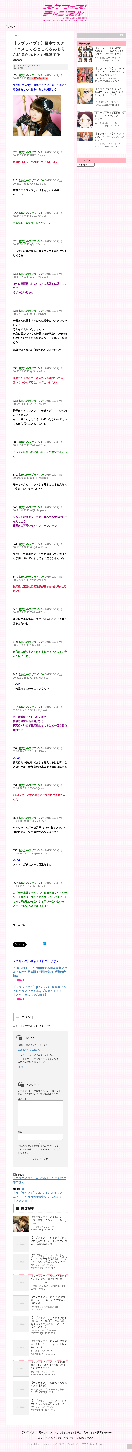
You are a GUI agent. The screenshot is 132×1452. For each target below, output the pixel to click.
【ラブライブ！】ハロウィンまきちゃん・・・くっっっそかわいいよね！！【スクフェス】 (37, 1196)
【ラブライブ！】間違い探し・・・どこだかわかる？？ (109, 116)
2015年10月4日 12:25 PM (29, 1050)
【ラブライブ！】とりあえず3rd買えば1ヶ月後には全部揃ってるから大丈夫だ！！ (48, 1365)
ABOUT (11, 27)
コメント (23, 1098)
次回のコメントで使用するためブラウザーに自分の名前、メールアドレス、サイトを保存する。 (39, 1149)
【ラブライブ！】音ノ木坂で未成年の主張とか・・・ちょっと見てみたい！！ (49, 1344)
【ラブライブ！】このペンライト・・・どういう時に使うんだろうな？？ (109, 71)
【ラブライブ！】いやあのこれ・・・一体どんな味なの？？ (109, 136)
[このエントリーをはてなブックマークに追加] (44, 943)
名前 (20, 1132)
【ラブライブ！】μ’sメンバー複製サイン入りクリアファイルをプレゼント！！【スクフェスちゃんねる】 (39, 990)
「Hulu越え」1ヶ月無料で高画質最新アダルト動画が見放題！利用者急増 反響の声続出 (40, 971)
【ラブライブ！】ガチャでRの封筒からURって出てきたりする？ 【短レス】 (48, 1299)
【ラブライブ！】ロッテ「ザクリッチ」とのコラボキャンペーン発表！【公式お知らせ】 (49, 1240)
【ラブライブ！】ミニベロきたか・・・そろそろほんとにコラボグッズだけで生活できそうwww (49, 1258)
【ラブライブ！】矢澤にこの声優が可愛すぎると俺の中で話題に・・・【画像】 (49, 1279)
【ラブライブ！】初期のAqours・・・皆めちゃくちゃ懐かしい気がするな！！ (109, 50)
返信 (21, 1067)
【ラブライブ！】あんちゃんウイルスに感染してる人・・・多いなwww (49, 1220)
